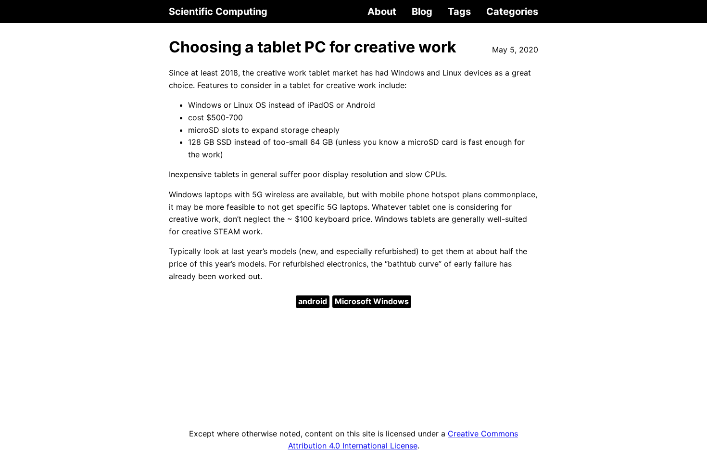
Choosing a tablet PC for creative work (312, 47)
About (381, 11)
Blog (422, 11)
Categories (512, 11)
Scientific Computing (218, 11)
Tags (459, 11)
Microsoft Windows (372, 301)
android (312, 301)
